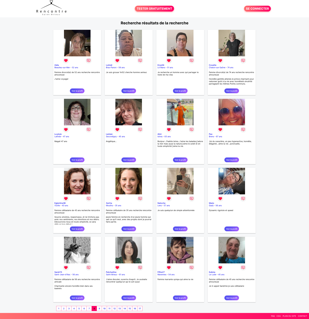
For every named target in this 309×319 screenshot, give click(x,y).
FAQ (273, 316)
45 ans (122, 136)
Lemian (109, 134)
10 (104, 308)
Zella (56, 65)
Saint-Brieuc (111, 274)
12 (114, 308)
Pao (210, 134)
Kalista (212, 272)
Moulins (109, 205)
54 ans (171, 274)
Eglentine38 (60, 203)
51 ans (170, 67)
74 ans (230, 67)
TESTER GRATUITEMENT (154, 8)
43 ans (65, 205)
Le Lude (212, 274)
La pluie (58, 134)
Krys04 (161, 65)
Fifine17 (161, 272)
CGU (279, 316)
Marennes (162, 274)
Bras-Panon (111, 67)
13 (120, 308)
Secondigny (111, 136)
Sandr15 (58, 272)
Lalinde (57, 136)
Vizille (57, 205)
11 (109, 308)
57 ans (167, 205)
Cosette (212, 65)
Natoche (161, 203)
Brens (211, 136)
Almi (160, 134)
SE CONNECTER (257, 8)
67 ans (219, 136)
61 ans (122, 274)
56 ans (219, 205)
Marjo (211, 203)
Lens (160, 205)
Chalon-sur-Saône (217, 67)
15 (130, 308)
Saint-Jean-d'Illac (62, 274)
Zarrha (109, 203)
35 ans (118, 205)
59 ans (122, 67)
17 (140, 308)
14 (125, 308)
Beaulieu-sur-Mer (62, 67)
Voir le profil (77, 91)
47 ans (66, 136)
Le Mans (161, 67)
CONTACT (302, 316)
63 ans (168, 136)
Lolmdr (109, 65)
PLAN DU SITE (289, 316)
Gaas (211, 205)
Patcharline (111, 272)
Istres (160, 136)
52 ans (75, 67)
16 (135, 308)
